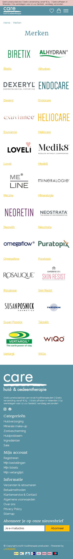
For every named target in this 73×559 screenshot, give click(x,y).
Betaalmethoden (15, 490)
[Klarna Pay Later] (44, 553)
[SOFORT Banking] (49, 553)
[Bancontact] (22, 553)
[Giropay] (33, 553)
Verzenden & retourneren (20, 485)
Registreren (11, 458)
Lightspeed (9, 548)
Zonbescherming (15, 431)
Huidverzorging (14, 421)
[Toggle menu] (65, 10)
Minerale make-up (15, 426)
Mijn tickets (11, 467)
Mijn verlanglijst (13, 472)
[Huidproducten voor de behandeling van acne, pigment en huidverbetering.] (12, 10)
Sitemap (9, 513)
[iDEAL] (16, 553)
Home (7, 22)
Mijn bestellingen (14, 463)
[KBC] (27, 553)
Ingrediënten (12, 440)
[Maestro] (55, 553)
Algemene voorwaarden (19, 499)
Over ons (9, 504)
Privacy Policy (13, 509)
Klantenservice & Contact (20, 494)
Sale (6, 445)
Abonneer (57, 528)
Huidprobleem (13, 435)
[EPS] (38, 553)
